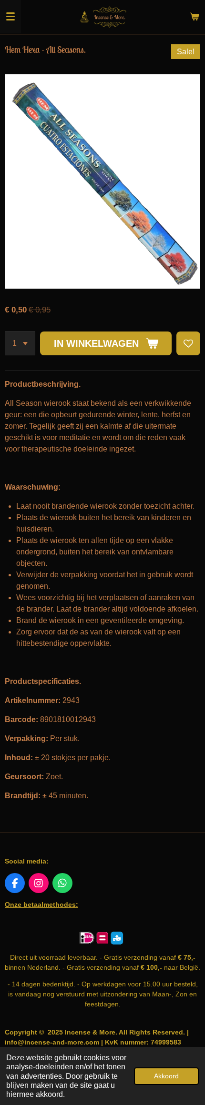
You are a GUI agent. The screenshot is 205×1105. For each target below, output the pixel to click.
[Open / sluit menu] (10, 16)
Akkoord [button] (166, 1076)
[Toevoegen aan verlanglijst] (188, 343)
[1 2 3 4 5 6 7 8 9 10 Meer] (20, 343)
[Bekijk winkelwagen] (194, 16)
